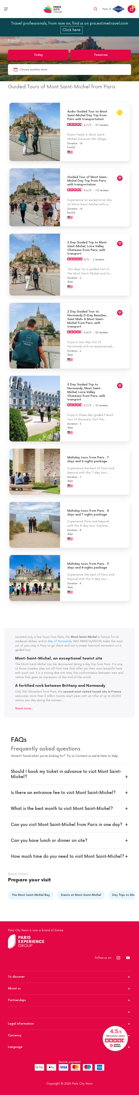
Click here (71, 30)
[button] (96, 9)
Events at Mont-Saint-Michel (81, 895)
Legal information (21, 1023)
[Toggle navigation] (6, 9)
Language (15, 1047)
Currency (14, 1035)
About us (14, 988)
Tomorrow (101, 55)
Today (38, 55)
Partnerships (17, 1000)
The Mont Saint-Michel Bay (31, 895)
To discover (16, 977)
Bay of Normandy (59, 641)
